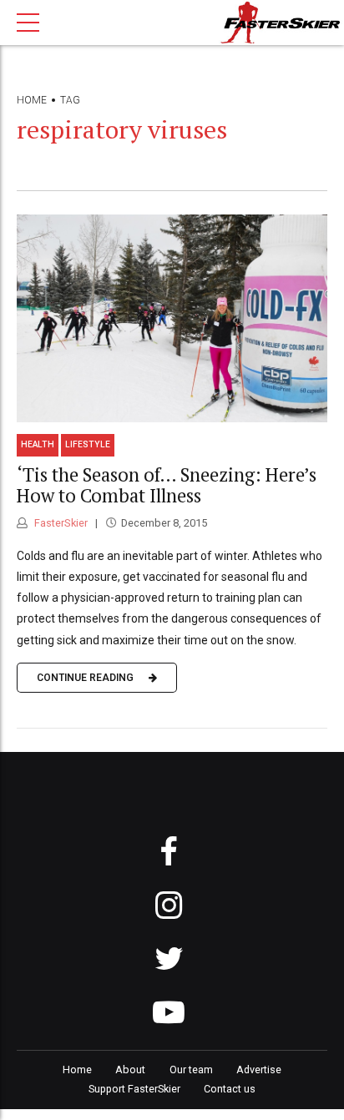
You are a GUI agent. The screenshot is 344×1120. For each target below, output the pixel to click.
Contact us (229, 1088)
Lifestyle (87, 444)
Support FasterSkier (134, 1088)
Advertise (258, 1069)
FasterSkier (60, 523)
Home (32, 100)
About (130, 1069)
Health (37, 444)
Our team (191, 1069)
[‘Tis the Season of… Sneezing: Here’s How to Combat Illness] (172, 318)
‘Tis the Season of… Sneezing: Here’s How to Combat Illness (166, 484)
